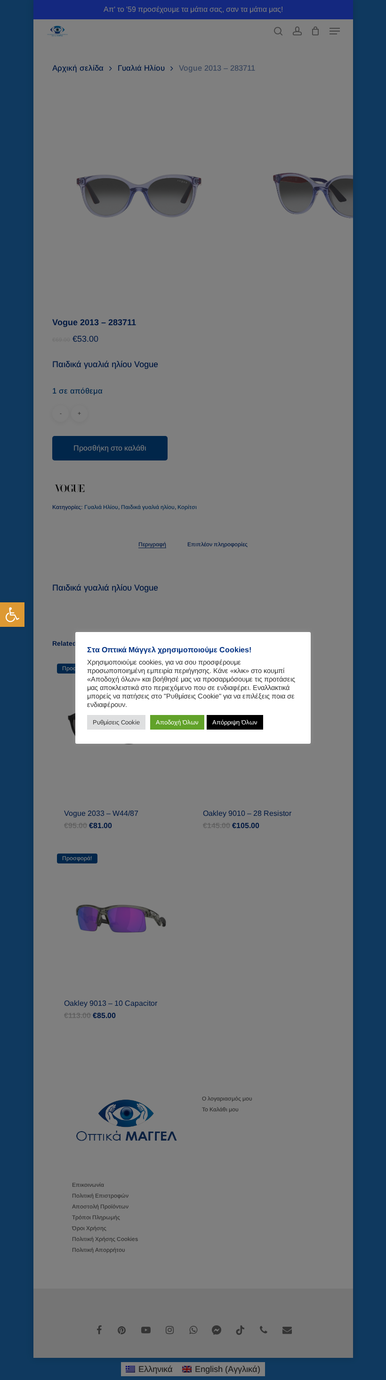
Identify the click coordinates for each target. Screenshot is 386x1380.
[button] (12, 614)
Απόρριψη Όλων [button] (234, 722)
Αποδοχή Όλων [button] (177, 722)
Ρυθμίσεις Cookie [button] (116, 722)
